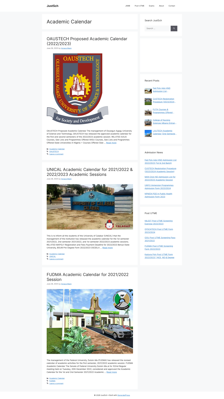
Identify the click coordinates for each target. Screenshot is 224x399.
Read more (111, 143)
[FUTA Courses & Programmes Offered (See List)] (148, 112)
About (161, 6)
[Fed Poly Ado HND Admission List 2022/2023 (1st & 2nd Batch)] (148, 90)
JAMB (127, 6)
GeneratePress (123, 395)
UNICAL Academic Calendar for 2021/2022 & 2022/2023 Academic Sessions (90, 172)
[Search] (174, 28)
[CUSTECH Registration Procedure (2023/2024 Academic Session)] (148, 101)
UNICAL (52, 256)
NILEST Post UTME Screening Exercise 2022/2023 (159, 222)
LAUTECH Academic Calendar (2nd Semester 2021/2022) (164, 132)
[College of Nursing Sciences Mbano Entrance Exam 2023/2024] (148, 122)
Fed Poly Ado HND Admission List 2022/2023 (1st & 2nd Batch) (163, 90)
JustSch (52, 6)
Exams (151, 6)
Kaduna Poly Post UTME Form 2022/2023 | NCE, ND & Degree (159, 256)
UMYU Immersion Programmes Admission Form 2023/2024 (159, 187)
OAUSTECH (54, 151)
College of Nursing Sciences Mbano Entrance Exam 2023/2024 (165, 122)
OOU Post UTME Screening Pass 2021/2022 (160, 239)
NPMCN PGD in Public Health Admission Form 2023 (158, 195)
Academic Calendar (57, 149)
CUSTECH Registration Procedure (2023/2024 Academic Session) (163, 100)
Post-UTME (139, 6)
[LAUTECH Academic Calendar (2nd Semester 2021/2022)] (148, 133)
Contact (172, 6)
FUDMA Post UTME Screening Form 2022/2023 (159, 247)
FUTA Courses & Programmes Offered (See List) (163, 111)
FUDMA (52, 381)
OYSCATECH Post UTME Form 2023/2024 (159, 230)
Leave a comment (56, 154)
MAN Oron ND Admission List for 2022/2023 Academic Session (160, 178)
